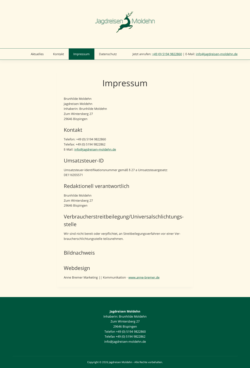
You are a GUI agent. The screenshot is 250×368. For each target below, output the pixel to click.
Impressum (81, 54)
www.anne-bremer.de (144, 277)
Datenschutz (108, 54)
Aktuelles (37, 54)
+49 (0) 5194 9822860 (167, 54)
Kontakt (58, 54)
